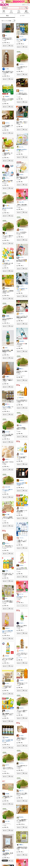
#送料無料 (18, 149)
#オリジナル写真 (6, 406)
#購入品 (4, 208)
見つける (11, 12)
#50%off (8, 208)
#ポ (22, 484)
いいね (11, 45)
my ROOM (26, 12)
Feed (4, 12)
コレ (5, 45)
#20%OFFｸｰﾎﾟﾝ (20, 596)
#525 (8, 741)
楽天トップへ (25, 4)
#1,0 (8, 490)
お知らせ (18, 12)
